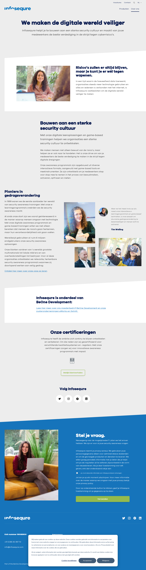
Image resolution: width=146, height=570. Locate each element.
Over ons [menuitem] (135, 9)
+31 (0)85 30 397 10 (13, 542)
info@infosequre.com (14, 547)
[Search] (134, 2)
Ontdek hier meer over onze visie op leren (26, 271)
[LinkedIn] (86, 399)
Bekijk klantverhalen (73, 372)
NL (139, 2)
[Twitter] (59, 399)
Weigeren (105, 560)
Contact (127, 2)
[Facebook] (77, 399)
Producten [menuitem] (124, 9)
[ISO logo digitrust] (73, 361)
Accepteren (87, 560)
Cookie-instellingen (69, 560)
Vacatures (117, 2)
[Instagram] (68, 399)
